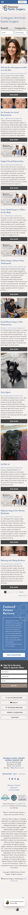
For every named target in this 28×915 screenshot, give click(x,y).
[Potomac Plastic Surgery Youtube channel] (18, 779)
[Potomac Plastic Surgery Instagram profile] (15, 779)
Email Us (15, 702)
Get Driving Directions (14, 707)
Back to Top (22, 595)
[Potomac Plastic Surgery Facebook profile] (9, 779)
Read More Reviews (14, 655)
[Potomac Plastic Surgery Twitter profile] (12, 779)
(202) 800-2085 (16, 766)
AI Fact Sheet (14, 790)
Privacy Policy (14, 785)
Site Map (14, 788)
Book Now (14, 717)
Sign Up (13, 686)
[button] (2, 2)
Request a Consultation (15, 712)
